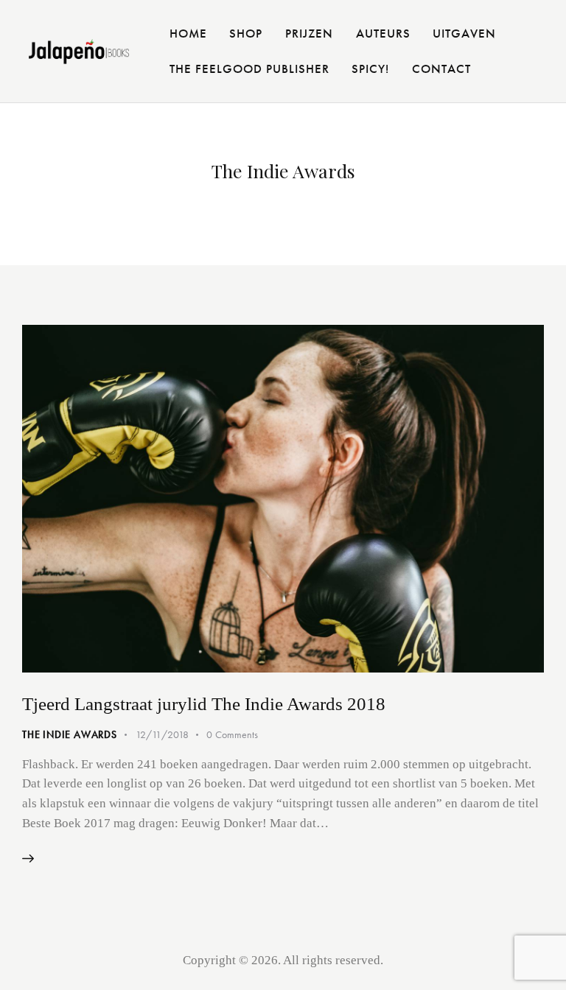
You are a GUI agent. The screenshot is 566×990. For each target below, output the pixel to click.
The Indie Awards (69, 734)
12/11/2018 (162, 734)
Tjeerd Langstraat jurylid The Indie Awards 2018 (203, 704)
